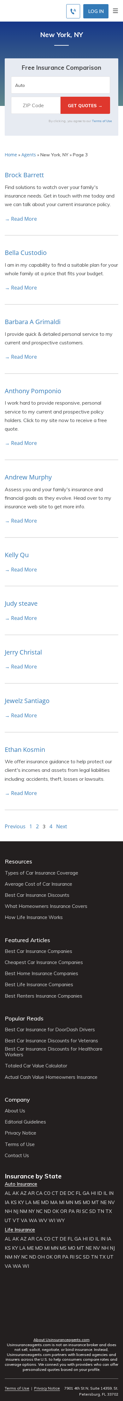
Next (61, 826)
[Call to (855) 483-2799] (73, 11)
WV (42, 1220)
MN (69, 1202)
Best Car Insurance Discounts (37, 895)
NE (103, 1202)
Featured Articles (27, 940)
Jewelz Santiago (27, 700)
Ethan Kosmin (25, 749)
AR (31, 1193)
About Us (15, 1111)
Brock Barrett (24, 175)
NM (23, 1211)
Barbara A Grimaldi (33, 321)
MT (95, 1202)
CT (55, 1193)
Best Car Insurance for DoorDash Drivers (50, 1030)
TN (100, 1211)
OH (41, 1257)
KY (21, 1202)
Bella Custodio (26, 252)
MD (45, 1202)
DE (63, 1193)
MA (54, 1202)
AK (15, 1193)
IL (105, 1193)
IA (7, 1202)
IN (111, 1193)
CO (47, 1193)
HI (93, 1193)
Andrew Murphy (28, 477)
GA (86, 1193)
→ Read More (21, 218)
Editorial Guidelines (25, 1122)
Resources (18, 861)
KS (14, 1202)
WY (60, 1220)
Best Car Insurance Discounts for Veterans (51, 1041)
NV (111, 1202)
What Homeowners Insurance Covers (46, 906)
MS (77, 1202)
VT (16, 1220)
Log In (96, 11)
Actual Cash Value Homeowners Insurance (51, 1077)
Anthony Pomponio (33, 391)
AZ (23, 1193)
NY (31, 1211)
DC (70, 1193)
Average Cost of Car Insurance (38, 884)
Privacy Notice (20, 1133)
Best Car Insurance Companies (38, 951)
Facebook (36, 1328)
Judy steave (21, 603)
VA (24, 1220)
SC (85, 1211)
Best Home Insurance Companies (41, 973)
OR (63, 1211)
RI (78, 1211)
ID (99, 1193)
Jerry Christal (23, 652)
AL (8, 1193)
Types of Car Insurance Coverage (41, 873)
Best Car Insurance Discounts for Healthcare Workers (53, 1052)
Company (17, 1099)
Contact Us (17, 1155)
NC (39, 1211)
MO (86, 1202)
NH (8, 1211)
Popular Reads (24, 1018)
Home (11, 155)
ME (36, 1202)
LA (28, 1202)
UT (8, 1220)
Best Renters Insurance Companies (43, 996)
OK (55, 1211)
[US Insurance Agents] (33, 10)
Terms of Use (102, 121)
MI (61, 1202)
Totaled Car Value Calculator (36, 1066)
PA (71, 1211)
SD (92, 1211)
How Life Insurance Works (34, 917)
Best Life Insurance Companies (39, 984)
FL (78, 1193)
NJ (15, 1211)
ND (47, 1211)
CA (39, 1193)
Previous (15, 826)
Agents (28, 155)
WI (52, 1220)
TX (108, 1211)
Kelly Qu (17, 555)
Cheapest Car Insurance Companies (44, 962)
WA (33, 1220)
